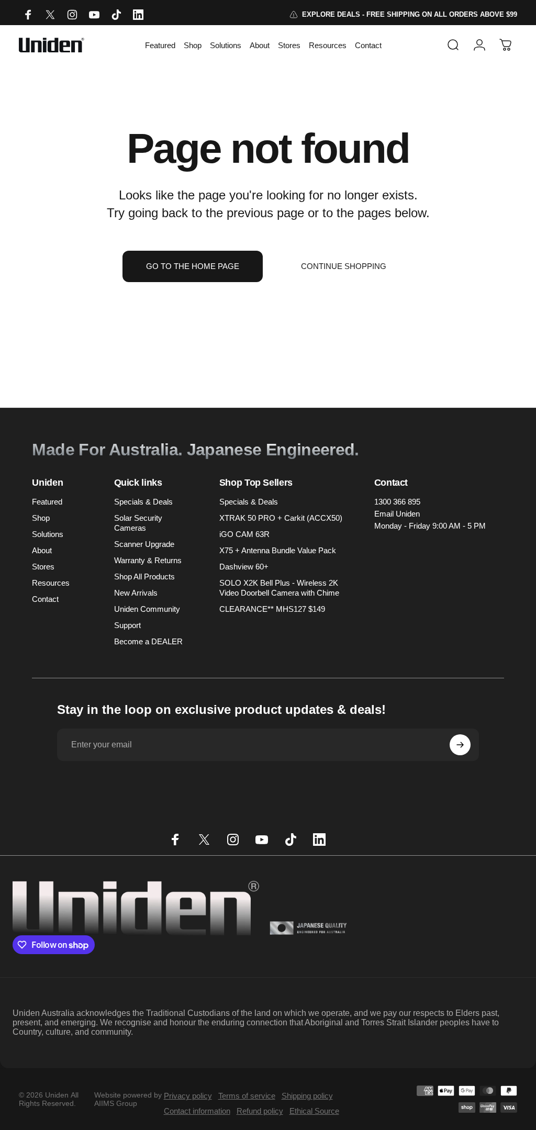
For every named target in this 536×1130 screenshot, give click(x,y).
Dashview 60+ (244, 566)
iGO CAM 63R (244, 534)
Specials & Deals (143, 501)
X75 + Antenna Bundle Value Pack (277, 550)
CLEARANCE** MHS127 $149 (272, 609)
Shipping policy (307, 1095)
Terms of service (246, 1095)
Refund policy (260, 1110)
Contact (45, 599)
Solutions (47, 534)
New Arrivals (136, 592)
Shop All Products (144, 576)
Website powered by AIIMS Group (128, 1099)
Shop (41, 517)
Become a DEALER (148, 641)
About (42, 550)
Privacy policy (188, 1095)
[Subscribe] (460, 744)
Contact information (197, 1110)
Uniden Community (147, 609)
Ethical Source (314, 1110)
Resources (51, 582)
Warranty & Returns (148, 560)
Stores (43, 566)
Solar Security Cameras (138, 522)
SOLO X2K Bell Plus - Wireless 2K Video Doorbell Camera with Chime (279, 587)
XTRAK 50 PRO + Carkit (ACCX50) (280, 517)
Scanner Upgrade (144, 544)
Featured (47, 501)
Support (127, 625)
